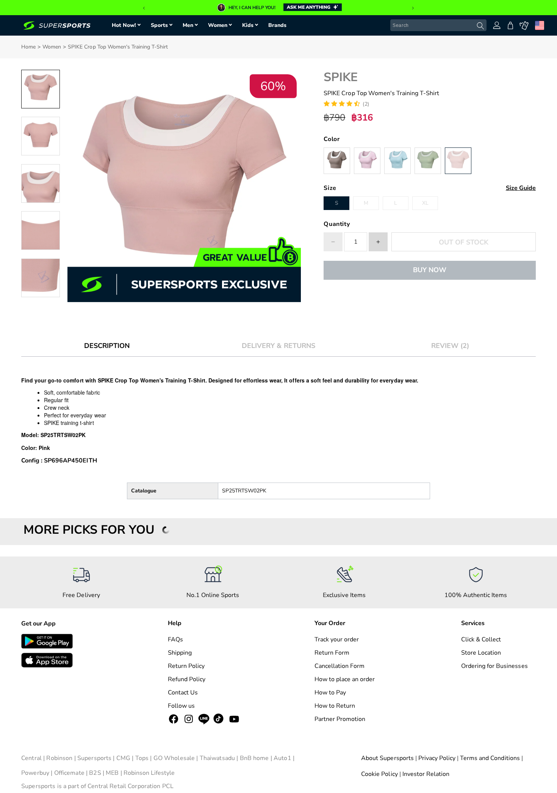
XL (425, 203)
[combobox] (438, 25)
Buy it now (430, 269)
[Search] (480, 25)
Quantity (337, 224)
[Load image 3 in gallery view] (40, 183)
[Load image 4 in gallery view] (40, 230)
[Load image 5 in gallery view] (40, 278)
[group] (278, 7)
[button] (144, 8)
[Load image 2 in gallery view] (40, 136)
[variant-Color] (337, 160)
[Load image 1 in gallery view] (40, 89)
